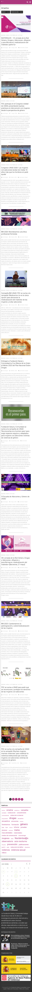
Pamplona (4, 844)
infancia (11, 827)
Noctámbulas (13, 35)
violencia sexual (18, 850)
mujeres (5, 838)
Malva (7, 35)
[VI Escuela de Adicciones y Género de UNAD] (16, 490)
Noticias (20, 35)
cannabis (4, 812)
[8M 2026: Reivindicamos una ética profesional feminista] (16, 225)
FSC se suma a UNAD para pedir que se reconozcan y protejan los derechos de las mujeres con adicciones (15, 689)
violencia (6, 850)
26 (3, 871)
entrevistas (14, 821)
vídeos (4, 853)
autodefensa (16, 810)
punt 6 (3, 847)
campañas (24, 810)
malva (17, 830)
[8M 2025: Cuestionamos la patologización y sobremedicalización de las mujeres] (16, 617)
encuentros (6, 821)
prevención (12, 844)
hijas (3, 827)
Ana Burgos (5, 47)
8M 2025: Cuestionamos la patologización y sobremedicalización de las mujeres (15, 626)
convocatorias (5, 815)
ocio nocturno (20, 841)
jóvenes (4, 830)
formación (15, 825)
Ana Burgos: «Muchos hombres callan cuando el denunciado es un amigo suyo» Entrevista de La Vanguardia (20, 946)
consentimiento (21, 813)
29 (16, 871)
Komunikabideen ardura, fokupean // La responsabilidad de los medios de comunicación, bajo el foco (20, 937)
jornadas (24, 827)
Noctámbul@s (21, 838)
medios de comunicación (9, 835)
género (24, 824)
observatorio (7, 841)
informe (16, 827)
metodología (22, 835)
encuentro (20, 818)
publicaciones (24, 844)
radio (8, 847)
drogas (12, 818)
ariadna (9, 810)
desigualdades (5, 818)
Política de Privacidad (12, 988)
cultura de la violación (16, 815)
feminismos (6, 825)
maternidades (18, 833)
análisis (3, 810)
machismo (11, 830)
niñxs (12, 838)
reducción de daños (17, 847)
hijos (6, 827)
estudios (21, 821)
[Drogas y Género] (2, 1)
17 (7, 884)
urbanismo (27, 847)
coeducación (11, 813)
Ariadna (3, 35)
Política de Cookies (24, 988)
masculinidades (7, 833)
